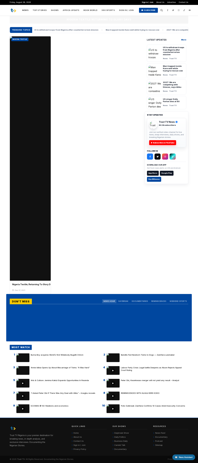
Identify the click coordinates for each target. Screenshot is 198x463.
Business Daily (121, 441)
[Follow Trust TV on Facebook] (168, 10)
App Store (152, 173)
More (183, 40)
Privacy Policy (79, 449)
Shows (55, 10)
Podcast (159, 441)
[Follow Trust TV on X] (158, 157)
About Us (160, 2)
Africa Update (71, 10)
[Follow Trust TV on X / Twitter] (173, 10)
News (25, 10)
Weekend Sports (178, 301)
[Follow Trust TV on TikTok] (184, 10)
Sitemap (159, 445)
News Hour (109, 301)
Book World (90, 10)
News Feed (160, 433)
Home (76, 433)
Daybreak (123, 301)
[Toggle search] (162, 10)
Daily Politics (120, 437)
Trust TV (21, 459)
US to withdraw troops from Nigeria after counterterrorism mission (54, 30)
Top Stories (40, 10)
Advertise (171, 2)
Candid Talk (119, 445)
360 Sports (108, 10)
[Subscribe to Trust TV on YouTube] (190, 10)
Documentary (120, 449)
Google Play (166, 173)
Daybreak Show (121, 433)
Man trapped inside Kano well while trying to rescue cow (120, 30)
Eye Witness (154, 179)
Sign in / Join (147, 2)
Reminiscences (158, 301)
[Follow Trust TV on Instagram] (179, 10)
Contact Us (183, 2)
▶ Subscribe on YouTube (162, 143)
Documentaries (140, 301)
